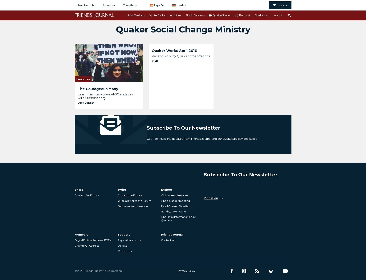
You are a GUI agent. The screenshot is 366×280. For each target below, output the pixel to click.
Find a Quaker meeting (175, 200)
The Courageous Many (98, 89)
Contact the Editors (87, 195)
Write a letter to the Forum (134, 200)
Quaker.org (262, 15)
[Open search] (289, 15)
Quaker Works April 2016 (174, 51)
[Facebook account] (231, 271)
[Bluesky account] (271, 271)
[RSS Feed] (257, 271)
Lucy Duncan (86, 102)
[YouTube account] (285, 271)
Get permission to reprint (133, 206)
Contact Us (125, 251)
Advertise (109, 5)
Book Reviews (195, 15)
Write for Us (157, 15)
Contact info (168, 240)
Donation (211, 198)
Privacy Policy (186, 270)
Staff (155, 61)
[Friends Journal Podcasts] (244, 271)
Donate (282, 5)
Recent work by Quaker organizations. (181, 56)
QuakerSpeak (221, 15)
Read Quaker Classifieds (176, 206)
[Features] (109, 63)
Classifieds (130, 5)
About (278, 15)
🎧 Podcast (242, 15)
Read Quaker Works (173, 211)
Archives (175, 15)
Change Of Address (87, 245)
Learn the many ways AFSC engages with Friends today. (105, 96)
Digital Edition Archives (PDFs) (93, 240)
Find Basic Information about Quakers (179, 218)
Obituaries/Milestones (174, 195)
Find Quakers (136, 15)
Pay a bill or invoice (129, 240)
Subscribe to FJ (85, 5)
